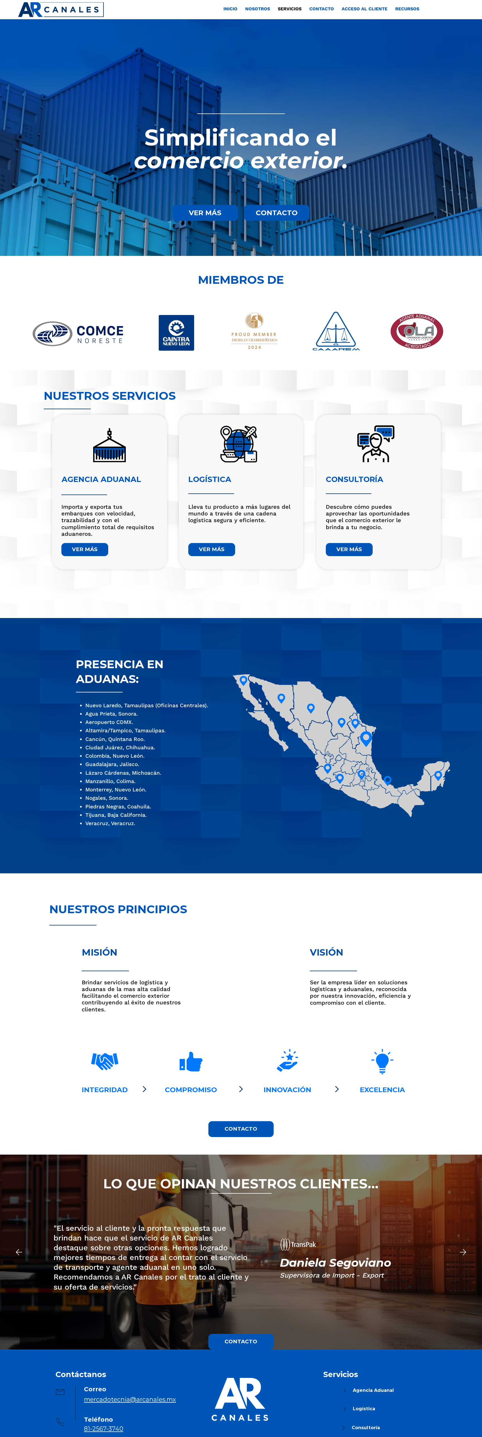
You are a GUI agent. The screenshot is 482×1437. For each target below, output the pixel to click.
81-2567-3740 (103, 1428)
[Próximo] (463, 1252)
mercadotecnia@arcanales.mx (130, 1399)
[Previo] (19, 1252)
